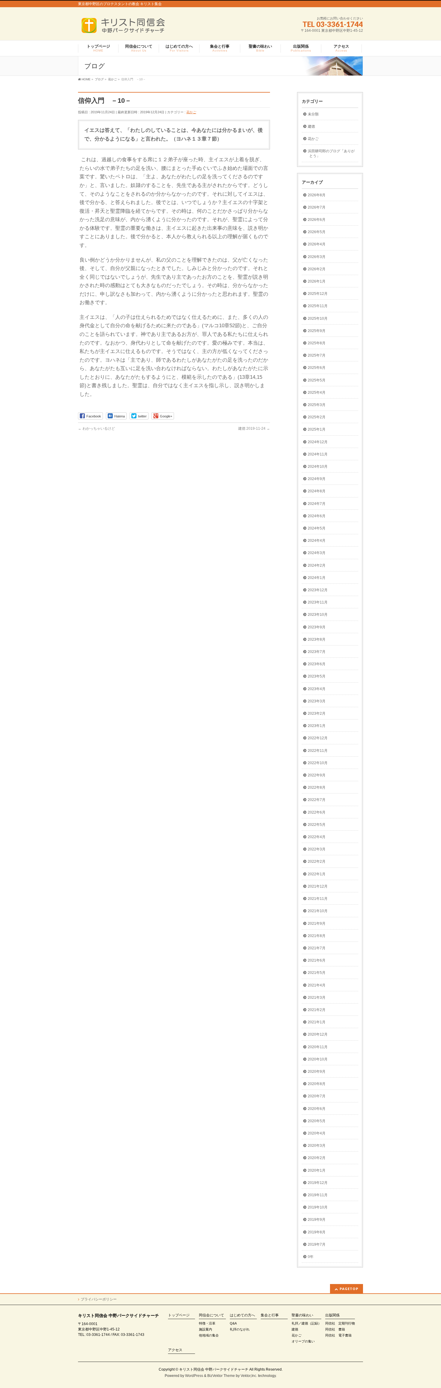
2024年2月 (317, 565)
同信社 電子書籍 (338, 1335)
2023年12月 (318, 590)
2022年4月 (317, 837)
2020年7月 (317, 1096)
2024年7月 (317, 504)
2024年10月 (318, 466)
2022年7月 (317, 800)
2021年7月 (317, 948)
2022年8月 (317, 787)
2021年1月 (317, 1022)
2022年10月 (318, 763)
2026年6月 (317, 220)
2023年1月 (317, 726)
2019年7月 (317, 1244)
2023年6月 (317, 664)
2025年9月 (317, 331)
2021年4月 (317, 985)
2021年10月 (318, 911)
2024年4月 (317, 540)
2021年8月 (317, 936)
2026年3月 (317, 257)
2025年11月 (318, 306)
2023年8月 (317, 639)
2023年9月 (317, 627)
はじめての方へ (242, 1315)
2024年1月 (317, 578)
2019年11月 (318, 1195)
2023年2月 (317, 713)
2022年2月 (317, 861)
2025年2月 (317, 417)
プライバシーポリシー (99, 1299)
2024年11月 (318, 454)
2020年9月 (317, 1071)
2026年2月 (317, 269)
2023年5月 (317, 676)
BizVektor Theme (221, 1376)
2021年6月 (317, 960)
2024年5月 (317, 528)
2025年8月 (317, 343)
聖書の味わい (302, 1315)
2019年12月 (318, 1183)
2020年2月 (317, 1158)
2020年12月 (318, 1034)
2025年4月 (317, 392)
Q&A (233, 1323)
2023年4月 (317, 689)
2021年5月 (317, 973)
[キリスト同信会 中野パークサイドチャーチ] (126, 27)
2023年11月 (318, 602)
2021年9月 (317, 923)
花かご (191, 112)
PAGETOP (349, 1289)
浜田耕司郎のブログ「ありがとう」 (331, 153)
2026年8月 (317, 195)
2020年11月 (318, 1047)
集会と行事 (270, 1315)
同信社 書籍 (335, 1329)
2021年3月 (317, 997)
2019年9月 (317, 1219)
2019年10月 (318, 1207)
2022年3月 (317, 849)
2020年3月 (317, 1145)
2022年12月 (318, 738)
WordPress (194, 1376)
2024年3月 (317, 553)
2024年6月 (317, 516)
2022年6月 (317, 812)
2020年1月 (317, 1170)
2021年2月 (317, 1010)
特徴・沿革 (207, 1323)
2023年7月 (317, 652)
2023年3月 (317, 701)
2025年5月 (317, 380)
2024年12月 (318, 442)
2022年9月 (317, 775)
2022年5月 (317, 825)
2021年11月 (318, 899)
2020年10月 (318, 1059)
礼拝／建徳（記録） (306, 1323)
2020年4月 (317, 1133)
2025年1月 (317, 429)
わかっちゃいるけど (96, 428)
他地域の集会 (209, 1335)
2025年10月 (318, 318)
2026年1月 (317, 281)
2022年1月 (317, 874)
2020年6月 (317, 1109)
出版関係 (332, 1315)
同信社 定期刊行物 (340, 1323)
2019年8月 (317, 1232)
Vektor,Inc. (249, 1376)
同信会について (211, 1315)
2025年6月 (317, 368)
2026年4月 (317, 244)
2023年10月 (318, 614)
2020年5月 (317, 1121)
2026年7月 (317, 207)
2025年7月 (317, 355)
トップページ (179, 1315)
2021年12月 (318, 886)
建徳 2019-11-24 (254, 428)
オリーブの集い (303, 1341)
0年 (311, 1257)
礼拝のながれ (240, 1329)
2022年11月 (318, 751)
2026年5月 (317, 232)
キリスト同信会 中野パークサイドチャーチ (213, 1369)
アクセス (175, 1350)
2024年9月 (317, 479)
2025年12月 (318, 294)
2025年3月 (317, 405)
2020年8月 (317, 1084)
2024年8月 (317, 491)
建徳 (311, 126)
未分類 (313, 114)
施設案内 (205, 1329)
